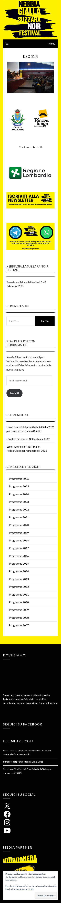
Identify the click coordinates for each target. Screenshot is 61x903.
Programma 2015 (19, 563)
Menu (51, 43)
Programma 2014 (19, 571)
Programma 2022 (19, 509)
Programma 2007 (19, 625)
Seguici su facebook (22, 724)
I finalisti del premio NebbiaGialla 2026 (28, 438)
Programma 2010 (19, 602)
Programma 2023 (19, 501)
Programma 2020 (19, 524)
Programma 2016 (19, 555)
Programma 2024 (19, 494)
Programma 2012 (19, 586)
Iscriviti (14, 393)
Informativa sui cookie (24, 889)
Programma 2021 (19, 517)
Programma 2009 (19, 609)
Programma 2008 (19, 617)
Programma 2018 (19, 540)
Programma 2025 (19, 486)
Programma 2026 (19, 478)
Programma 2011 (19, 594)
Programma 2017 (19, 548)
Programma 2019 (19, 532)
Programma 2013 (19, 579)
